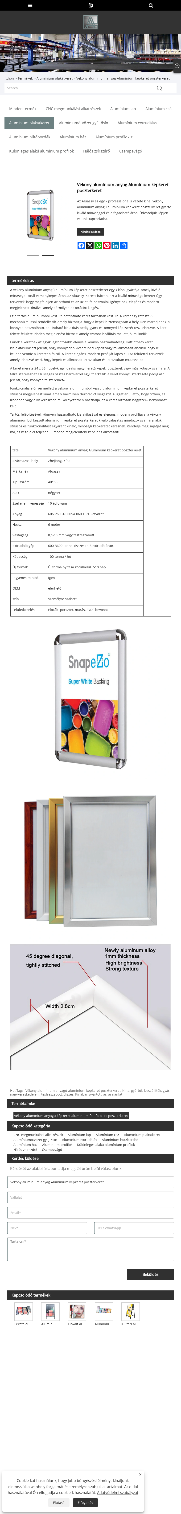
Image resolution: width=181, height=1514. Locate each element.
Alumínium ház (25, 1144)
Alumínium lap (79, 1134)
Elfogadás (85, 1502)
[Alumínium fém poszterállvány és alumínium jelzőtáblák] (50, 1311)
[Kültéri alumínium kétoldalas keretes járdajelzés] (130, 1311)
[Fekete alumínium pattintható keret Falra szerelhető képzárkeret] (23, 1311)
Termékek (25, 78)
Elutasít (59, 1502)
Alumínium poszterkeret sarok (104, 1324)
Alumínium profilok (57, 1144)
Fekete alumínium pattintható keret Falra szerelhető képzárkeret (24, 1324)
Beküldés (151, 1274)
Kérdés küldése (91, 232)
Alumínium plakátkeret (55, 78)
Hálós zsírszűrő (25, 1149)
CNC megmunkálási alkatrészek (38, 1134)
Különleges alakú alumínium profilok (106, 1144)
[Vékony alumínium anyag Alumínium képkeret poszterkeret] (40, 215)
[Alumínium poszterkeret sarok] (104, 1311)
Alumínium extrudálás (79, 1139)
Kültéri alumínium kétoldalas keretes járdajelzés (131, 1324)
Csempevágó (52, 1149)
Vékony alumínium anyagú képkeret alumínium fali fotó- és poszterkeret (71, 1115)
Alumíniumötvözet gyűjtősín (35, 1139)
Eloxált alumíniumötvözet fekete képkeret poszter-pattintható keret (77, 1324)
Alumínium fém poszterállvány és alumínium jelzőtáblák (51, 1324)
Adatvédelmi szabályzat (117, 1492)
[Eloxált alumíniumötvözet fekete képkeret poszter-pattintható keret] (77, 1311)
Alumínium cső (107, 1134)
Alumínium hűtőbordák (120, 1139)
